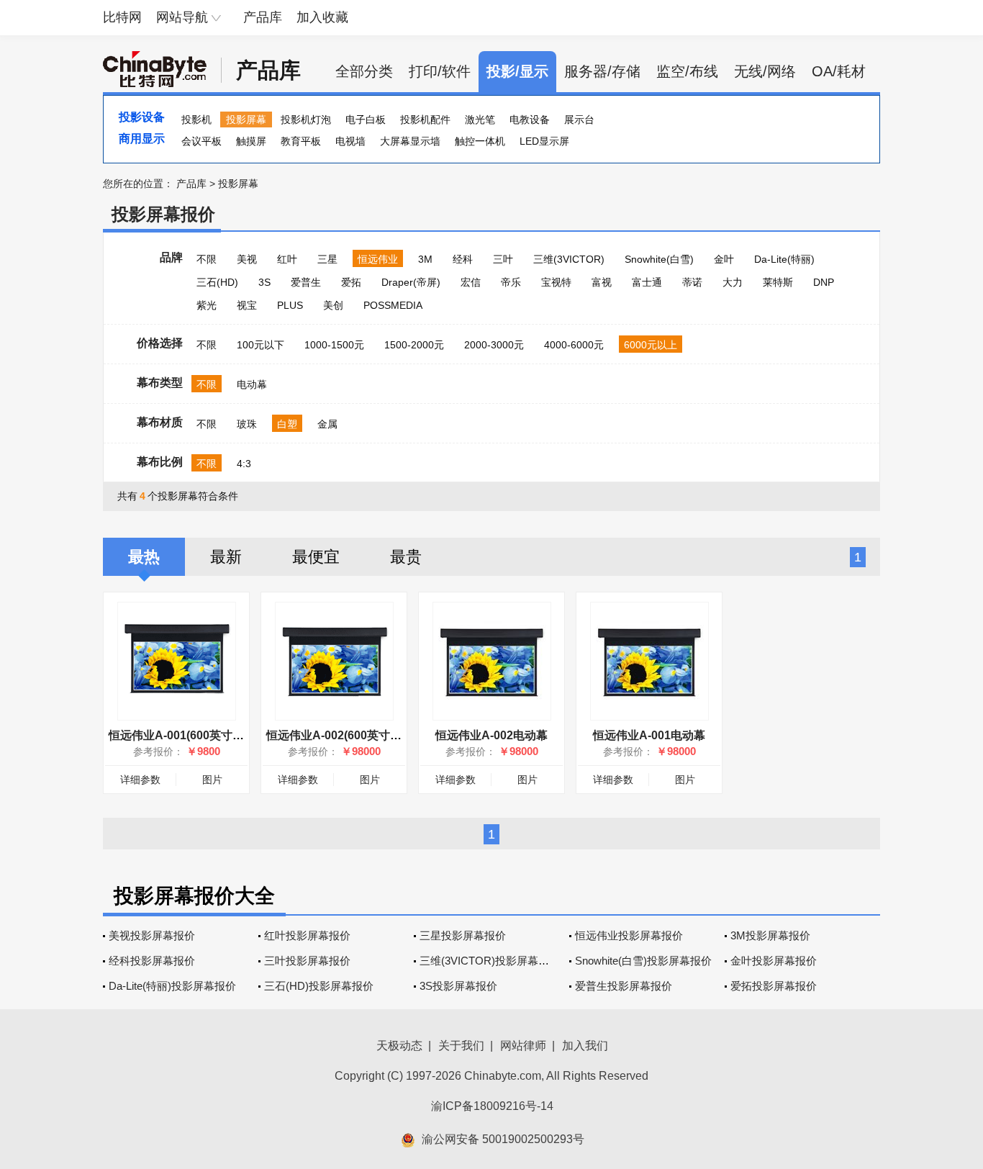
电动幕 (252, 384)
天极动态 (399, 1045)
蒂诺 (692, 282)
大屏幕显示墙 (410, 141)
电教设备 (529, 119)
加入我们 (585, 1045)
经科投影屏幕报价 (152, 960)
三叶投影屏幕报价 (307, 960)
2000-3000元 (494, 345)
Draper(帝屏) (410, 282)
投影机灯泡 (306, 119)
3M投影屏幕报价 (770, 935)
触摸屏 (251, 141)
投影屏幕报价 (163, 214)
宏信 (471, 282)
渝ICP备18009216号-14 (492, 1106)
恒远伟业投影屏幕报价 (629, 935)
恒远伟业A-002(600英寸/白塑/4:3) (352, 735)
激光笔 (480, 119)
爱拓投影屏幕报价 (773, 986)
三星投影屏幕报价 (463, 935)
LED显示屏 (544, 141)
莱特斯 (778, 282)
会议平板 (201, 141)
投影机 (196, 119)
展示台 (579, 119)
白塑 (287, 424)
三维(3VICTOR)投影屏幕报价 (490, 960)
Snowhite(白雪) (659, 259)
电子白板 (365, 119)
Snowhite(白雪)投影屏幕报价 (643, 960)
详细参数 (140, 779)
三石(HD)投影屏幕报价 (318, 986)
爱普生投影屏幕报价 (623, 986)
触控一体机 (480, 141)
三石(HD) (217, 282)
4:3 (244, 463)
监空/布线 (687, 71)
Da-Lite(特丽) (784, 259)
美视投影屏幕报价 (152, 935)
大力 (732, 282)
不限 (206, 259)
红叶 (287, 259)
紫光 (206, 305)
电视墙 (350, 141)
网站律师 (523, 1045)
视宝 (247, 305)
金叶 (724, 259)
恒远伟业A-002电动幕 (491, 735)
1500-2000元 (414, 345)
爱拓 (351, 282)
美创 (333, 305)
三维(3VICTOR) (568, 259)
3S (264, 282)
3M (425, 259)
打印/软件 (440, 71)
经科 (463, 259)
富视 (602, 282)
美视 (247, 259)
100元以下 (260, 345)
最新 (226, 557)
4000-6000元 (574, 345)
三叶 (503, 259)
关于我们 (461, 1045)
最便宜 (316, 557)
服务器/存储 (602, 71)
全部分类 (364, 71)
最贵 (406, 557)
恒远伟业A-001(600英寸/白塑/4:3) (195, 735)
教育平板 (301, 141)
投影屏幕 (246, 119)
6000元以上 (650, 345)
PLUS (290, 305)
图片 (212, 779)
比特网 (122, 17)
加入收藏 (322, 17)
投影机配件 (425, 119)
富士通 (647, 282)
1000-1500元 (334, 345)
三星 (327, 259)
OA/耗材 (839, 71)
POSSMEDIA (392, 305)
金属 (327, 424)
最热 (144, 557)
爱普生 (306, 282)
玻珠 (247, 424)
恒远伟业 (378, 259)
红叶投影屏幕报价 (307, 935)
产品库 (262, 17)
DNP (823, 282)
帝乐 (511, 282)
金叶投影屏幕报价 (773, 960)
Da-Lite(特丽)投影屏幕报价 (172, 986)
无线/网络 (765, 71)
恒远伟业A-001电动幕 (649, 735)
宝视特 (556, 282)
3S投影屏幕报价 (458, 986)
